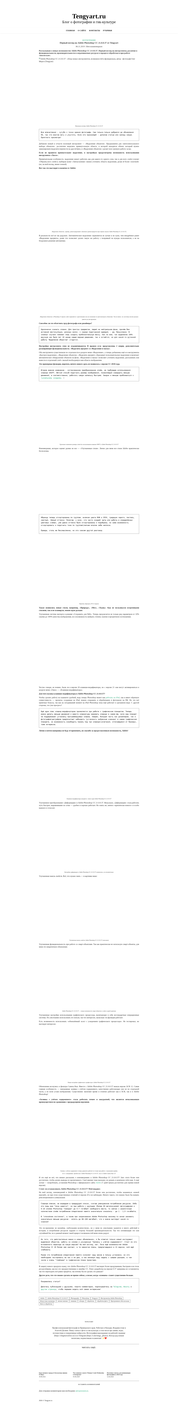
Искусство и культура (47, 1301)
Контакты (94, 30)
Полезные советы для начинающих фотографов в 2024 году (119, 1373)
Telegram (117, 1287)
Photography (75, 1298)
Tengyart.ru (89, 16)
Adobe (98, 1183)
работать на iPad (113, 697)
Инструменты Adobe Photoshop (111, 1298)
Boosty (126, 1287)
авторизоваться (82, 1391)
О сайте (82, 30)
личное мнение (63, 1301)
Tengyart (95, 1298)
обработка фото (102, 1301)
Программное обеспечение (120, 1301)
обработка (90, 1301)
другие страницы (48, 1289)
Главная (70, 30)
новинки (73, 1301)
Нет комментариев (94, 46)
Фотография (89, 40)
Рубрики (107, 30)
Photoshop (85, 1298)
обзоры (81, 1301)
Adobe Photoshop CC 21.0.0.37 (57, 1298)
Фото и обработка (46, 1304)
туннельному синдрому (51, 378)
